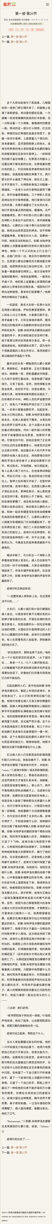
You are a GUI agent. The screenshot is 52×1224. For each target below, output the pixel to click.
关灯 (11, 30)
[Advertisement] (26, 72)
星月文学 (16, 4)
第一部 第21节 (19, 41)
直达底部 (40, 30)
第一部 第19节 (19, 36)
